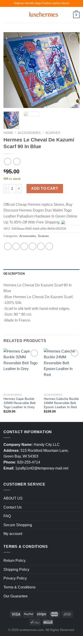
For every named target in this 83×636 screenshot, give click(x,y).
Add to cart (44, 188)
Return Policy (14, 561)
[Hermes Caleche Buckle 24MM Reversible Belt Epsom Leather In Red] (62, 369)
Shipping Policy (16, 569)
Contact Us (12, 507)
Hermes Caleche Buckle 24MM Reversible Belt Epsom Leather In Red (61, 403)
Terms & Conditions (19, 587)
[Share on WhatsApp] (8, 246)
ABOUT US (13, 498)
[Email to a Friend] (32, 246)
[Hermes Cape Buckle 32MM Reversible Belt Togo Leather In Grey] (21, 369)
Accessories (29, 133)
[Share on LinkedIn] (49, 246)
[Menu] (6, 14)
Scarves (52, 133)
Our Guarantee (15, 596)
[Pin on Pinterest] (41, 246)
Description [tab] (14, 273)
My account (12, 534)
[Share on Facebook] (16, 246)
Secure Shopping (17, 525)
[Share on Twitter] (24, 246)
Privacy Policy (15, 578)
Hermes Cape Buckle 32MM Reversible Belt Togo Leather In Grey (19, 403)
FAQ (7, 516)
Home (8, 133)
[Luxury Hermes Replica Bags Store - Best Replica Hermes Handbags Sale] (41, 15)
